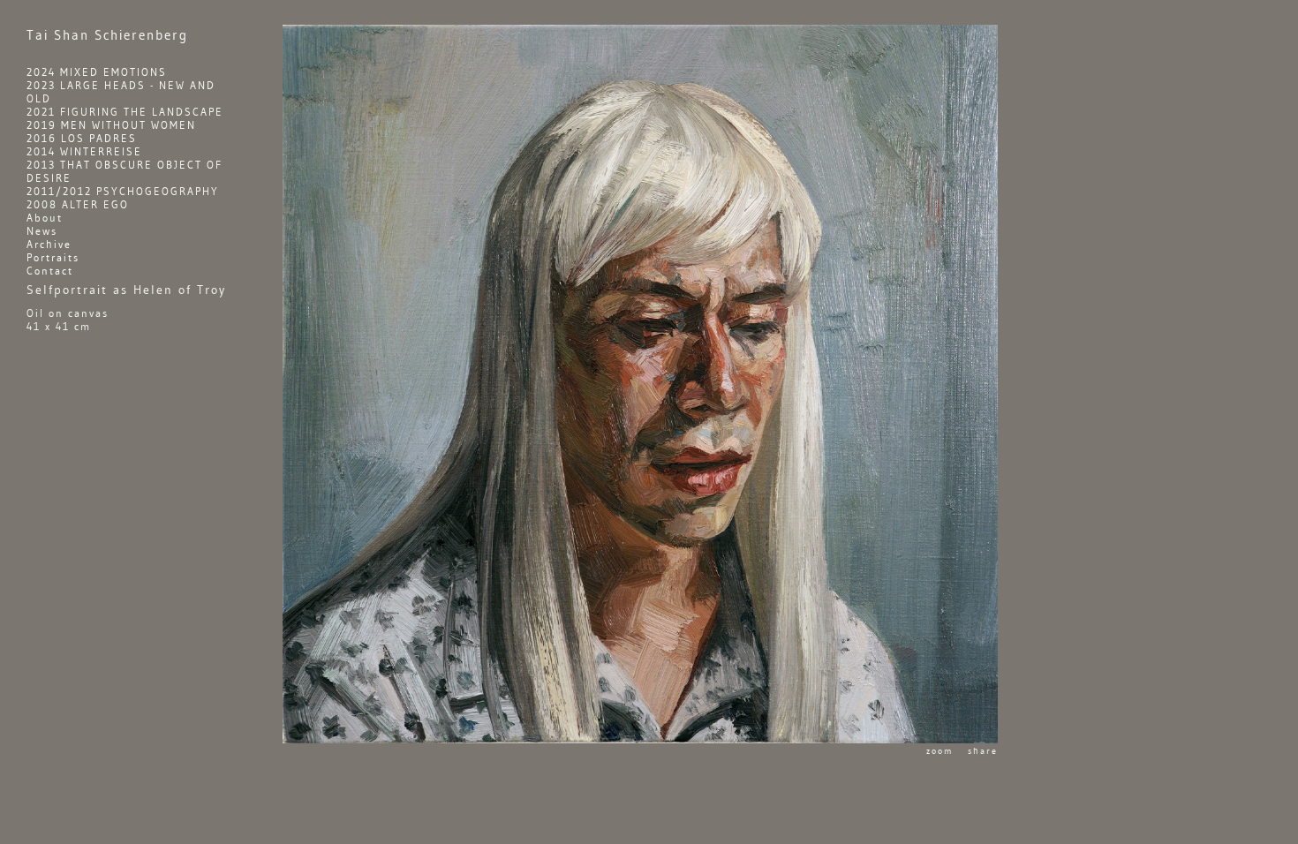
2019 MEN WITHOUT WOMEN (111, 125)
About (44, 217)
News (41, 230)
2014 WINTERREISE (84, 151)
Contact (49, 270)
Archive (49, 244)
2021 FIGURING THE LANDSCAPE (124, 111)
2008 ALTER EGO (77, 204)
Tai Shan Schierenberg (107, 35)
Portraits (52, 257)
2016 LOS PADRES (81, 138)
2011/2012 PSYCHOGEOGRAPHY (122, 191)
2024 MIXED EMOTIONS (96, 72)
